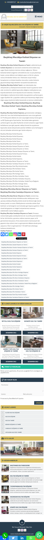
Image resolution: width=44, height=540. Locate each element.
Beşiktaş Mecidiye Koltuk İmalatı (11, 264)
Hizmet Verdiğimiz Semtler (34, 26)
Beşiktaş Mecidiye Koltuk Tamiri (10, 269)
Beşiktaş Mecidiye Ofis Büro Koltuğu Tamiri (14, 275)
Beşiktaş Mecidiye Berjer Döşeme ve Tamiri (14, 242)
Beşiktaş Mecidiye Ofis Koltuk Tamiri (12, 289)
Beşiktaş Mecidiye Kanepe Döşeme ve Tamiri (14, 250)
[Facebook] (2, 234)
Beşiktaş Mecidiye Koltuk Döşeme (11, 253)
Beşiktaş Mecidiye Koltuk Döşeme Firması (13, 255)
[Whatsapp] (11, 234)
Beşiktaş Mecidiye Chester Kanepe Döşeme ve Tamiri (17, 247)
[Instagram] (15, 234)
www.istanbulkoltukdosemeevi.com (22, 534)
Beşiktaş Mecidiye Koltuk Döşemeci (11, 261)
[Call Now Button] (5, 535)
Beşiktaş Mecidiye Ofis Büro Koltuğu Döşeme (14, 272)
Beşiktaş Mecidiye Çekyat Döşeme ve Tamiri (14, 244)
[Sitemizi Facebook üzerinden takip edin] (25, 10)
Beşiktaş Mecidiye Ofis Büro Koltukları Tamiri (14, 280)
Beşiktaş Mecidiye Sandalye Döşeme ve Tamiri (15, 297)
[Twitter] (7, 234)
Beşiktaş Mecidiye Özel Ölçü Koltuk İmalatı (14, 294)
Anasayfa (22, 26)
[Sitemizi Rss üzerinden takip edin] (31, 10)
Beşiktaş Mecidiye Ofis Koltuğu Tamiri (12, 286)
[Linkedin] (19, 234)
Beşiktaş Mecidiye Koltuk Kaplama (11, 266)
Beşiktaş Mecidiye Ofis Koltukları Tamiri (13, 291)
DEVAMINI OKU (11, 333)
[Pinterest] (23, 234)
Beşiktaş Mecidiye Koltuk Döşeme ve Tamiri (14, 258)
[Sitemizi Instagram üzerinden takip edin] (28, 10)
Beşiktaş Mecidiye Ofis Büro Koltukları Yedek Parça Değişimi (19, 283)
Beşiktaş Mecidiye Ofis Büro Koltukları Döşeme (15, 278)
